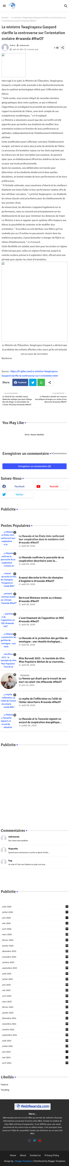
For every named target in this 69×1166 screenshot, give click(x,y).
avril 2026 (35, 929)
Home (13, 1155)
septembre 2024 (35, 1035)
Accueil (5, 17)
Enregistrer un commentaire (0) (34, 466)
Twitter (33, 382)
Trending (5, 1090)
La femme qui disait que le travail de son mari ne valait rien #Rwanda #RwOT (42, 680)
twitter (19, 494)
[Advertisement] (34, 784)
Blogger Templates (23, 1161)
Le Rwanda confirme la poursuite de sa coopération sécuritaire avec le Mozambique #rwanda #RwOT (41, 559)
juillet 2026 (35, 912)
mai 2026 (35, 923)
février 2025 (35, 1007)
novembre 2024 (35, 1024)
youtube (54, 486)
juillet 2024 (35, 1046)
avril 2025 (35, 996)
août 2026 (35, 906)
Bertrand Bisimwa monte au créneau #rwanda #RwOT (40, 599)
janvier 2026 (35, 945)
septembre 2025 (35, 968)
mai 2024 (34, 1057)
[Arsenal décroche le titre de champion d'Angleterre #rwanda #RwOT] (9, 580)
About (23, 1155)
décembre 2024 (35, 1018)
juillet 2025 (35, 979)
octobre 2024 (35, 1029)
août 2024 (35, 1040)
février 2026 (35, 940)
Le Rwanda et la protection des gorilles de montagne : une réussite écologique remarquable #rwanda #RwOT (43, 640)
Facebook (22, 382)
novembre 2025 (35, 957)
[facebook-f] (29, 1141)
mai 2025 (35, 990)
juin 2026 (34, 918)
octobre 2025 (35, 962)
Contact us (35, 1155)
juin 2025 (35, 985)
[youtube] (40, 1141)
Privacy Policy (52, 1155)
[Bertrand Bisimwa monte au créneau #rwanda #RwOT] (9, 600)
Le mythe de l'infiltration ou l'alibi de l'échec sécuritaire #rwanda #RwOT (40, 700)
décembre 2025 (35, 951)
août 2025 (35, 973)
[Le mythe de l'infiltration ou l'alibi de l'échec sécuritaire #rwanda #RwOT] (9, 701)
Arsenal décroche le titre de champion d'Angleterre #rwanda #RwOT (41, 579)
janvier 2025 (35, 1012)
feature (4, 1084)
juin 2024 (34, 1052)
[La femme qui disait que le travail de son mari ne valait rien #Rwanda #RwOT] (9, 681)
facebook (19, 486)
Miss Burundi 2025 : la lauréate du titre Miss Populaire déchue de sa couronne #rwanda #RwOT (42, 660)
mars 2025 (35, 1001)
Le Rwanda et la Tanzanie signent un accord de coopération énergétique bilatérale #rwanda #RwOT (40, 720)
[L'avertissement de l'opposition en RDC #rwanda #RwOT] (9, 620)
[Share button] (49, 382)
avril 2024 (35, 1063)
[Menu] (4, 6)
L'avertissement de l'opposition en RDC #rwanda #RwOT (41, 619)
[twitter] (35, 1141)
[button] (66, 6)
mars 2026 (35, 934)
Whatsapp (41, 382)
